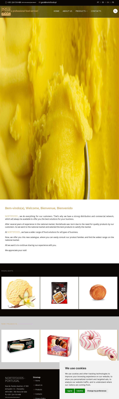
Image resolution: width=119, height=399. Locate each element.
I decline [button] (79, 391)
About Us (67, 11)
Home (56, 11)
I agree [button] (69, 391)
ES (103, 2)
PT (98, 2)
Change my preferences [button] (96, 391)
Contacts (96, 11)
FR (113, 2)
